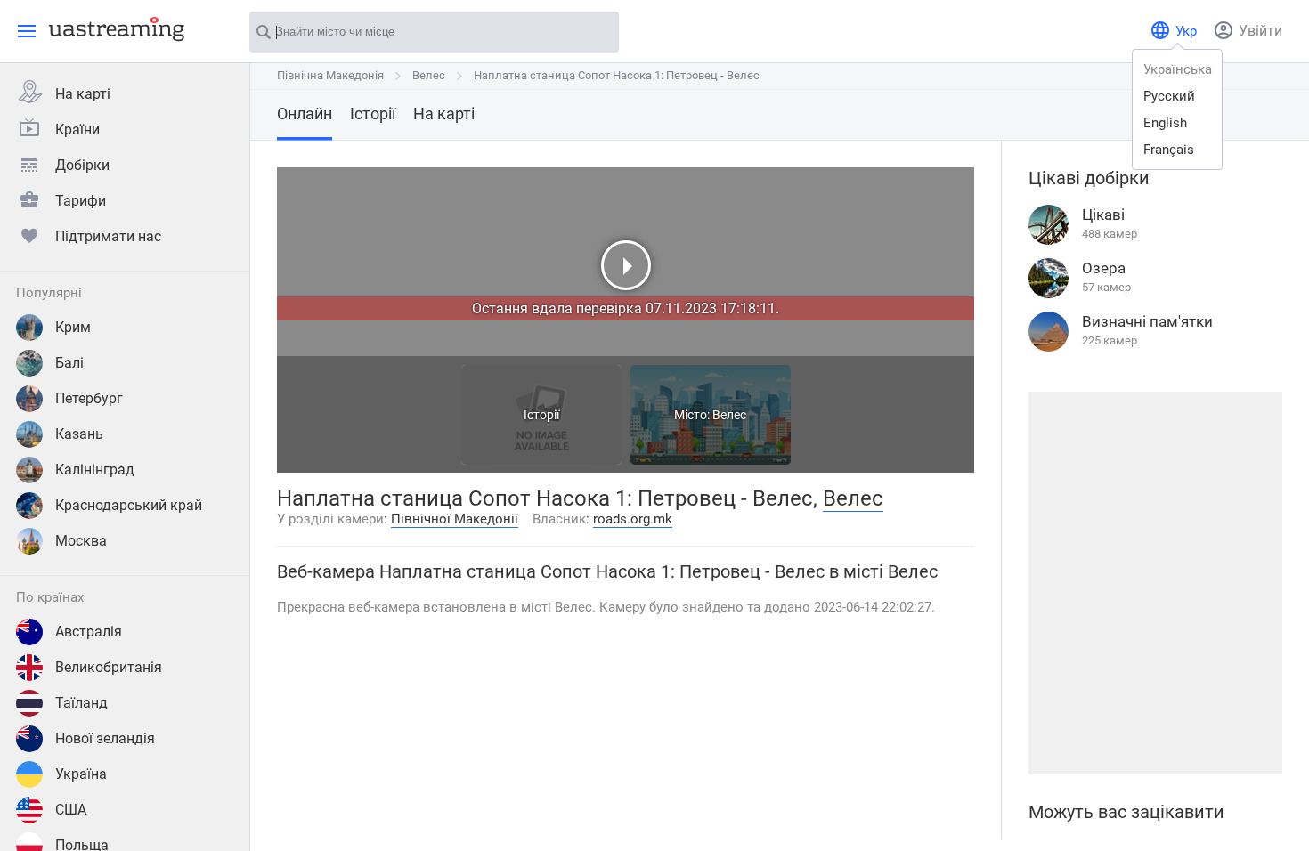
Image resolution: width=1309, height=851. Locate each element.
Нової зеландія (105, 738)
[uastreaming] (112, 28)
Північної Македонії (454, 519)
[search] (596, 33)
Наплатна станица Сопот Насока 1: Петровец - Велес (617, 75)
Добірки (82, 165)
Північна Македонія (330, 75)
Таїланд (81, 702)
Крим (73, 327)
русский (1169, 96)
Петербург (89, 398)
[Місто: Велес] (710, 459)
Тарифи (80, 200)
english (1165, 123)
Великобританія (108, 667)
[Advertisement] (1154, 583)
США (70, 809)
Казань (79, 434)
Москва (81, 540)
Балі (69, 362)
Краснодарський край (128, 505)
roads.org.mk (632, 519)
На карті (82, 93)
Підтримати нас (108, 236)
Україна (81, 774)
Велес (428, 75)
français (1168, 150)
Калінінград (94, 469)
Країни (77, 129)
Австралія (88, 631)
